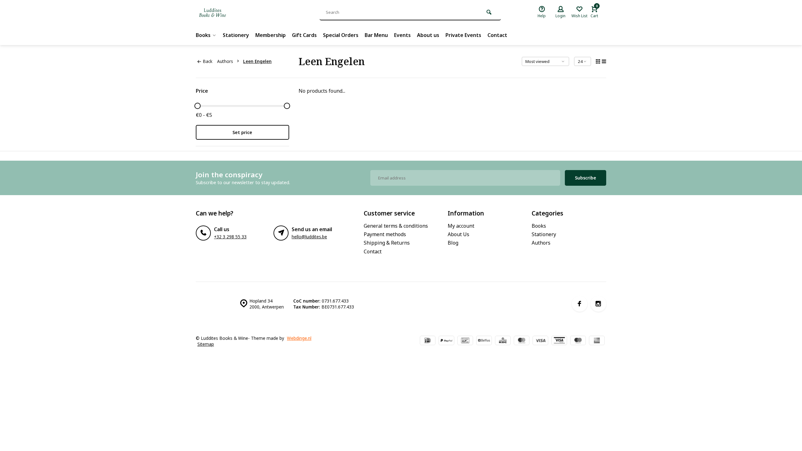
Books (203, 35)
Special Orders (340, 35)
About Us (458, 234)
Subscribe (585, 178)
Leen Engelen (257, 61)
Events (402, 35)
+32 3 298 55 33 (230, 237)
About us (428, 35)
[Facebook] (579, 304)
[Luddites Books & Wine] (233, 12)
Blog (453, 242)
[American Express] (597, 341)
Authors (225, 61)
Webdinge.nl (299, 338)
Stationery (236, 35)
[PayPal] (446, 341)
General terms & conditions (396, 225)
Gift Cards (304, 35)
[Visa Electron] (559, 341)
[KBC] (503, 341)
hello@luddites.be (309, 237)
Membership (270, 35)
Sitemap (205, 344)
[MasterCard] (521, 341)
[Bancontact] (465, 341)
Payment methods (385, 234)
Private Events (463, 35)
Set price (242, 132)
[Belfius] (484, 341)
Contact (497, 35)
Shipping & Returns (387, 242)
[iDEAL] (427, 341)
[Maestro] (578, 341)
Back (207, 61)
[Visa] (540, 341)
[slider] (197, 106)
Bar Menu (376, 35)
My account (461, 225)
